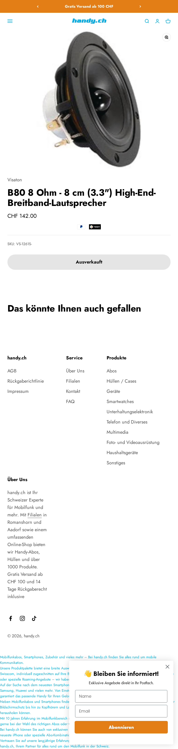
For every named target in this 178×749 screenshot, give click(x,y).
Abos (112, 371)
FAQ (70, 401)
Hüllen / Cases (121, 381)
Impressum (18, 391)
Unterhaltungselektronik (130, 411)
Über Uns (75, 371)
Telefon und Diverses (127, 422)
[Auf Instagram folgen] (22, 618)
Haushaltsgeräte (122, 452)
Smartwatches (120, 401)
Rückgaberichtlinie (25, 381)
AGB (11, 371)
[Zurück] (37, 6)
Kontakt (73, 391)
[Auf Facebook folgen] (10, 618)
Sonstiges (116, 462)
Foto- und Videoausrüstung (133, 442)
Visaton (14, 179)
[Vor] (140, 6)
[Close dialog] (167, 667)
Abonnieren (121, 727)
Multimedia (117, 432)
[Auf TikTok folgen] (34, 618)
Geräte (113, 391)
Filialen (73, 381)
